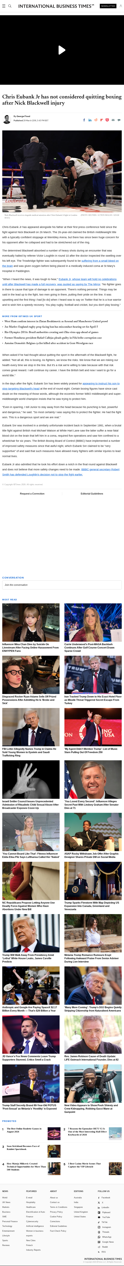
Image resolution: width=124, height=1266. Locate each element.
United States (80, 1216)
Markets (5, 1207)
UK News (6, 1202)
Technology (7, 1226)
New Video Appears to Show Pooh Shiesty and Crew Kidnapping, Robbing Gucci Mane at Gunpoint (91, 1108)
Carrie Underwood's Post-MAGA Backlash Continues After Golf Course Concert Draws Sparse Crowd (89, 647)
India (76, 1202)
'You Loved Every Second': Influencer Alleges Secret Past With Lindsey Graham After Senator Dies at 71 (91, 804)
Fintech (29, 1245)
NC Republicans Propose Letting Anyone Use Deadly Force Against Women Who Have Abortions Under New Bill (28, 906)
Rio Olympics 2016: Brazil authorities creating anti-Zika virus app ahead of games (51, 332)
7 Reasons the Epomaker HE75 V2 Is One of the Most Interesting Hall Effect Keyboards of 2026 (87, 1131)
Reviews (6, 1245)
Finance (29, 1216)
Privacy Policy (56, 1212)
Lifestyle (6, 1235)
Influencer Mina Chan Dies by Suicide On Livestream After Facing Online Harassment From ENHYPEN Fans (30, 647)
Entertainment (8, 1231)
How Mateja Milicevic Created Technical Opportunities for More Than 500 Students (26, 1166)
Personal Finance (10, 1221)
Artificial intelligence (35, 1226)
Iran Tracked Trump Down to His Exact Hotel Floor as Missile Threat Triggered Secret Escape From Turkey (93, 700)
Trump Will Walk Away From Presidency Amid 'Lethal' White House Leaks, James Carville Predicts (28, 958)
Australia (78, 1197)
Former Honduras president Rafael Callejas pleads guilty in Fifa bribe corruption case (53, 338)
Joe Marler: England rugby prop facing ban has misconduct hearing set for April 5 (51, 327)
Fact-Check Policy (58, 1231)
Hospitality (30, 1202)
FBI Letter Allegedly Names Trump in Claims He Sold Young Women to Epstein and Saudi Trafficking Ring (29, 752)
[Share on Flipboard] (101, 120)
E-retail (29, 1197)
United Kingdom (81, 1212)
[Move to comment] (119, 120)
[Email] (113, 120)
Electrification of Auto (35, 1212)
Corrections (55, 1221)
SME (4, 1216)
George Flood (23, 116)
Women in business (34, 1231)
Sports (5, 1240)
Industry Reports (33, 1250)
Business (6, 1212)
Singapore (78, 1207)
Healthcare (31, 1207)
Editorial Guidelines (92, 493)
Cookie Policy (56, 1216)
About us (54, 1197)
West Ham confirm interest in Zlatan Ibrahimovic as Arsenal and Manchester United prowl (56, 321)
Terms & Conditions (58, 1207)
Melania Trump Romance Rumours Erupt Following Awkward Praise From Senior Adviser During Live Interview (91, 958)
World (4, 1197)
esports (29, 1235)
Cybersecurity (32, 1221)
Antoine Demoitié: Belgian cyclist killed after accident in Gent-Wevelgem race (49, 343)
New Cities (31, 1240)
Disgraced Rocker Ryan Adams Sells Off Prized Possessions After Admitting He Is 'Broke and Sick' (29, 700)
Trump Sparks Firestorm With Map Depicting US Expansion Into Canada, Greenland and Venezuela (91, 906)
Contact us (55, 1202)
